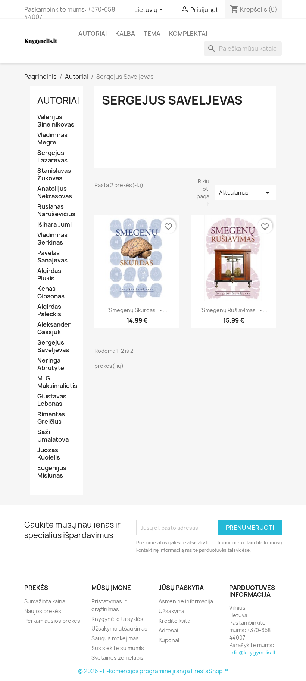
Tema (152, 33)
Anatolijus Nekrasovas (54, 192)
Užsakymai (172, 611)
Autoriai (92, 33)
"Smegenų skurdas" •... (137, 310)
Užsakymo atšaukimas (119, 628)
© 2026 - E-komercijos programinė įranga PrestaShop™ (153, 671)
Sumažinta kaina (44, 601)
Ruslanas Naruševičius (56, 210)
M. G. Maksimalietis (56, 382)
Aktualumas (245, 192)
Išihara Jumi (54, 224)
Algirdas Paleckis (49, 310)
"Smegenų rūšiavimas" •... (233, 310)
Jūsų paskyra (181, 588)
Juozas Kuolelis (48, 453)
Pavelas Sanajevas (52, 256)
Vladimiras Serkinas (52, 238)
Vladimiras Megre (52, 138)
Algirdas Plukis (49, 274)
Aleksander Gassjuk (54, 328)
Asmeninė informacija (186, 601)
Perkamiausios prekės (52, 620)
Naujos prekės (42, 611)
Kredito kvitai (175, 620)
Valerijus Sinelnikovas (55, 120)
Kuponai (169, 640)
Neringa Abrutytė (50, 364)
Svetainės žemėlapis (117, 657)
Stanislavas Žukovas (54, 174)
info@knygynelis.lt (252, 652)
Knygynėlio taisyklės (117, 618)
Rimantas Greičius (51, 418)
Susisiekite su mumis (117, 648)
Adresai (168, 630)
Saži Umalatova (53, 436)
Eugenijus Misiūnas (51, 471)
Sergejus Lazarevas (52, 156)
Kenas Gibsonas (51, 292)
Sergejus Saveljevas (53, 346)
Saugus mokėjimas (115, 638)
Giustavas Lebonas (51, 400)
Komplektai (188, 33)
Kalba (125, 33)
